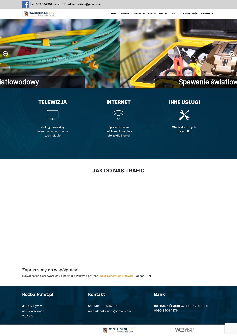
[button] (118, 53)
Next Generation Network (117, 276)
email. (77, 4)
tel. (41, 4)
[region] (118, 53)
